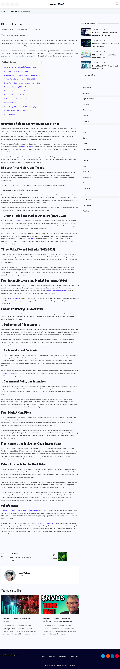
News (84, 166)
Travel (85, 194)
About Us (52, 656)
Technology (86, 189)
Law (84, 155)
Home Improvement (89, 149)
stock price (26, 147)
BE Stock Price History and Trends (17, 71)
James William (10, 625)
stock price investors (47, 523)
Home (3, 11)
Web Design (87, 205)
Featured (86, 121)
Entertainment (87, 110)
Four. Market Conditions (14, 103)
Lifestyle (85, 160)
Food (84, 132)
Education (86, 104)
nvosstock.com (56, 666)
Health (85, 144)
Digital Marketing (88, 99)
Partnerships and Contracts (15, 95)
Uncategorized (12, 11)
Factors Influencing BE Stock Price (17, 87)
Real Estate (86, 172)
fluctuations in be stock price (31, 459)
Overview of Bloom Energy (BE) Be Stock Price (20, 67)
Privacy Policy (74, 656)
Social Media (87, 177)
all (83, 82)
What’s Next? (10, 115)
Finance (85, 127)
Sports (85, 183)
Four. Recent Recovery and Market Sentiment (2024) (23, 83)
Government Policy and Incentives (17, 99)
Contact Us (62, 656)
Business (86, 93)
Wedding (86, 211)
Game (85, 138)
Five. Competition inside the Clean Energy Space (22, 107)
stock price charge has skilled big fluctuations (20, 510)
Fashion (85, 116)
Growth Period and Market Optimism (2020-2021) (23, 75)
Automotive (87, 87)
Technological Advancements (15, 91)
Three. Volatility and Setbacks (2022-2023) (20, 79)
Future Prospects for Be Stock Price (18, 111)
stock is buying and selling (56, 291)
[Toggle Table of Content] (39, 62)
